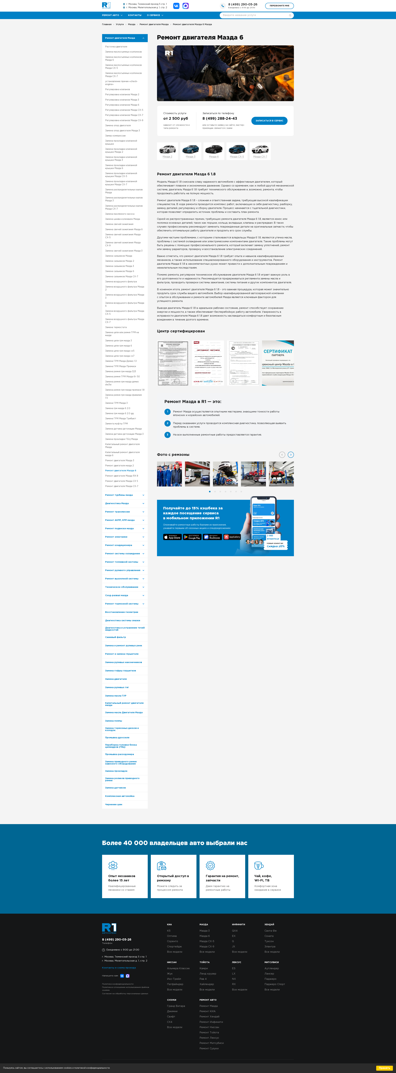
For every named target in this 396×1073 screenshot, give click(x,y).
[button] (291, 455)
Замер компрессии (115, 136)
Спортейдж (174, 947)
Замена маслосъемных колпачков (123, 52)
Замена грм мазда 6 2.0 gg (119, 413)
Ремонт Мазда (209, 1006)
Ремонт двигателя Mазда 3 (119, 461)
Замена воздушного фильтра (121, 282)
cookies (68, 1068)
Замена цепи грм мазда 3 (118, 341)
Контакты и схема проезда (119, 968)
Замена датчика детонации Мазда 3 (124, 434)
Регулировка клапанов (117, 89)
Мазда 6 (205, 936)
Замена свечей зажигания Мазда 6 (124, 229)
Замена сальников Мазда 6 (119, 271)
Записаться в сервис (269, 121)
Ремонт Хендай (209, 1017)
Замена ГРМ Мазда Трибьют (120, 419)
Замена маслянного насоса (119, 214)
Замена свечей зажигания (119, 224)
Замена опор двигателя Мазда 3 (122, 131)
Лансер (269, 974)
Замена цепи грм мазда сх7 (119, 356)
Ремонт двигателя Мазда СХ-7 (121, 486)
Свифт (171, 1017)
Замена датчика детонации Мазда (123, 429)
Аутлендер (272, 968)
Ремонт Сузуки (209, 1048)
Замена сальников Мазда (118, 256)
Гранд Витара (176, 1006)
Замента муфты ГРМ (116, 424)
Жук (170, 974)
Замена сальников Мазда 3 (119, 266)
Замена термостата (116, 327)
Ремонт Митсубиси (212, 1043)
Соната (269, 936)
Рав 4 (203, 979)
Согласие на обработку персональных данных (125, 993)
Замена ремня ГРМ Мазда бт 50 (122, 377)
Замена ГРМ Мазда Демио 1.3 (121, 361)
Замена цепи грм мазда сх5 (119, 351)
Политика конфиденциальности (117, 984)
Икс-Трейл (174, 979)
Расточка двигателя (116, 47)
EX (234, 936)
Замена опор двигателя (118, 126)
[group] (173, 363)
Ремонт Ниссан (209, 1027)
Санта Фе (271, 931)
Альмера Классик (178, 968)
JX (233, 947)
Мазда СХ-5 (207, 941)
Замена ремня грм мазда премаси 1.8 (124, 390)
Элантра (270, 947)
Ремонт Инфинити (211, 1022)
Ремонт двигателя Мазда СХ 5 (121, 481)
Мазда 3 (205, 931)
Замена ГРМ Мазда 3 (116, 403)
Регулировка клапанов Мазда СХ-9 (124, 120)
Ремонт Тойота (209, 1032)
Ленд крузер (208, 974)
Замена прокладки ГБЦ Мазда (121, 439)
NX (234, 979)
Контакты (134, 15)
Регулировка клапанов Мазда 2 (122, 95)
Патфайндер (175, 984)
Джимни (172, 1011)
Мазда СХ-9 (207, 947)
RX (234, 984)
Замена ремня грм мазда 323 (120, 371)
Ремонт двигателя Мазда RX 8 (121, 476)
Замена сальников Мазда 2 (119, 261)
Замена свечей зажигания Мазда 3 (123, 251)
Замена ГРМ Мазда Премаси (120, 366)
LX (233, 974)
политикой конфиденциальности (92, 1068)
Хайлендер (207, 984)
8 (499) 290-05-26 (242, 4)
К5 (168, 931)
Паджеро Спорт (275, 984)
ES (233, 968)
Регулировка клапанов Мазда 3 (122, 100)
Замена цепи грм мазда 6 (118, 346)
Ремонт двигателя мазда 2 (119, 466)
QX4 (235, 931)
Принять (384, 1068)
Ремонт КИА (208, 1011)
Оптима (172, 936)
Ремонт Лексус (209, 1038)
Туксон (269, 941)
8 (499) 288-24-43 (219, 118)
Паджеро (270, 979)
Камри (204, 968)
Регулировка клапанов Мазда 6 (122, 105)
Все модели (174, 952)
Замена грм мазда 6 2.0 (117, 408)
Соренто (172, 941)
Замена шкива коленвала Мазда (122, 219)
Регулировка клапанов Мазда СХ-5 (124, 110)
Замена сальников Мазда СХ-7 (121, 277)
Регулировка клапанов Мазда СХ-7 (124, 115)
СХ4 (169, 1022)
